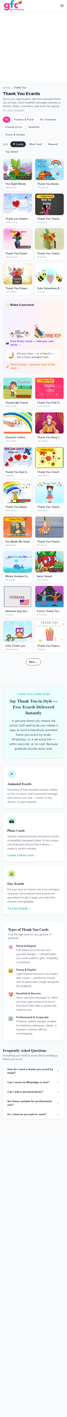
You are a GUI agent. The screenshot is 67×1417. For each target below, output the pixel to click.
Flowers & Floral (24, 119)
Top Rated (11, 151)
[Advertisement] (33, 46)
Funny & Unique (15, 134)
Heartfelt (33, 127)
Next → (33, 661)
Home (6, 87)
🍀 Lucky (18, 144)
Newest (53, 144)
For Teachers (48, 119)
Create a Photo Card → (22, 855)
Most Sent (35, 144)
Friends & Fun (13, 127)
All (6, 119)
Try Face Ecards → (19, 908)
